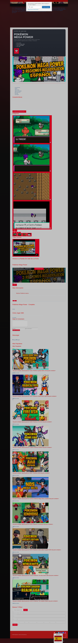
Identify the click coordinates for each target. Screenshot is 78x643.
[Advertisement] (39, 20)
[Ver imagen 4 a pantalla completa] (32, 215)
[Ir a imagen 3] (24, 234)
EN (14, 309)
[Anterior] (13, 300)
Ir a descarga (25, 54)
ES (13, 309)
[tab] (13, 232)
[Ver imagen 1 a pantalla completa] (32, 129)
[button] (58, 639)
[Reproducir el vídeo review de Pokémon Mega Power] (25, 248)
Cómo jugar (17, 94)
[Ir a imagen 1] (14, 234)
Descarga (16, 93)
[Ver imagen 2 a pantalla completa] (32, 158)
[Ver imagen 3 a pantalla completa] (32, 186)
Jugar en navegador (18, 54)
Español (14, 339)
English (18, 339)
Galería (16, 88)
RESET (14, 284)
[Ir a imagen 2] (19, 234)
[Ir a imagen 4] (29, 234)
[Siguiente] (16, 300)
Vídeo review (17, 89)
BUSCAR (15, 624)
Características (17, 87)
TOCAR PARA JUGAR (39, 268)
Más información (17, 92)
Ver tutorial (14, 317)
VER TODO (14, 12)
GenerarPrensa (24, 634)
